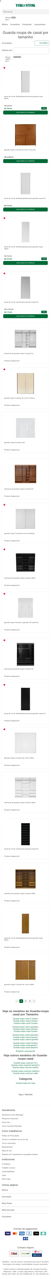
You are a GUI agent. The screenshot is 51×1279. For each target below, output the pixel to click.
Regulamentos (7, 1147)
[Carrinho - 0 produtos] (47, 5)
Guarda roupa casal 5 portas (25, 1031)
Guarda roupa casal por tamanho (25, 1065)
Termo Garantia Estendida (12, 1126)
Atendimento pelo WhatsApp (12, 1115)
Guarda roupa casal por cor (25, 1063)
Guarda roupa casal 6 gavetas (25, 1035)
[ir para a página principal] (25, 5)
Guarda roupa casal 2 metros (25, 1019)
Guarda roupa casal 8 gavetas (25, 1039)
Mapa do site (7, 1151)
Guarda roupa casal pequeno (25, 1048)
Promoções (27, 24)
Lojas (4, 1175)
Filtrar (44, 43)
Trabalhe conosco (8, 1168)
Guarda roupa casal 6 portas (25, 1037)
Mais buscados (8, 1210)
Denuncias (6, 1122)
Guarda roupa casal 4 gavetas (25, 1027)
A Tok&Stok (6, 1164)
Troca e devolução (9, 1143)
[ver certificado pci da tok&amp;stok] (37, 1253)
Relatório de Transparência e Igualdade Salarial (20, 1154)
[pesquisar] (46, 11)
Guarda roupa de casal (25, 1083)
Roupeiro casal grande (25, 1051)
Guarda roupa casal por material (25, 1071)
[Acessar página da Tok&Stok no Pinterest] (29, 1099)
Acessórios (15, 24)
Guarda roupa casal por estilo (25, 1073)
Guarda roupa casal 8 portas (25, 1043)
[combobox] (31, 51)
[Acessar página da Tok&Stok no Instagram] (22, 1099)
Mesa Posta (7, 1203)
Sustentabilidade (8, 1171)
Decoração (6, 1197)
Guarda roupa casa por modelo (25, 1067)
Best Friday (6, 1179)
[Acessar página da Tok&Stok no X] (35, 1099)
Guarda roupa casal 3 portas (25, 1023)
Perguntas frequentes (10, 1118)
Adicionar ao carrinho (25, 112)
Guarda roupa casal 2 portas (25, 1021)
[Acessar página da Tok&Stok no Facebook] (15, 1099)
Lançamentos (39, 24)
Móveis (5, 24)
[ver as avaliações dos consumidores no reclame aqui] (25, 1253)
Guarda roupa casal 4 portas (25, 1029)
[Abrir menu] (8, 5)
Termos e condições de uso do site (15, 1139)
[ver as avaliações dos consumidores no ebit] (14, 1253)
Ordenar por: (7, 50)
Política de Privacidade (10, 1136)
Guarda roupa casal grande (25, 1045)
